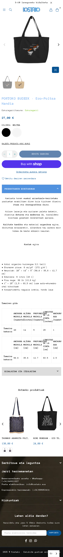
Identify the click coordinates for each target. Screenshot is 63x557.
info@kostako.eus (36, 484)
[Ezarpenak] (51, 9)
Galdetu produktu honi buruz (16, 144)
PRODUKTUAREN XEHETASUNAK (20, 189)
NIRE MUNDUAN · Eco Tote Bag (47, 438)
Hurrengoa (58, 44)
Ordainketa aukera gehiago (31, 172)
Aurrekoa (4, 44)
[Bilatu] (10, 9)
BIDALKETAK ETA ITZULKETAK (20, 371)
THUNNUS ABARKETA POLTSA (16, 438)
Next (60, 424)
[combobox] (53, 553)
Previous (2, 424)
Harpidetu (54, 533)
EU (51, 553)
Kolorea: (11, 125)
